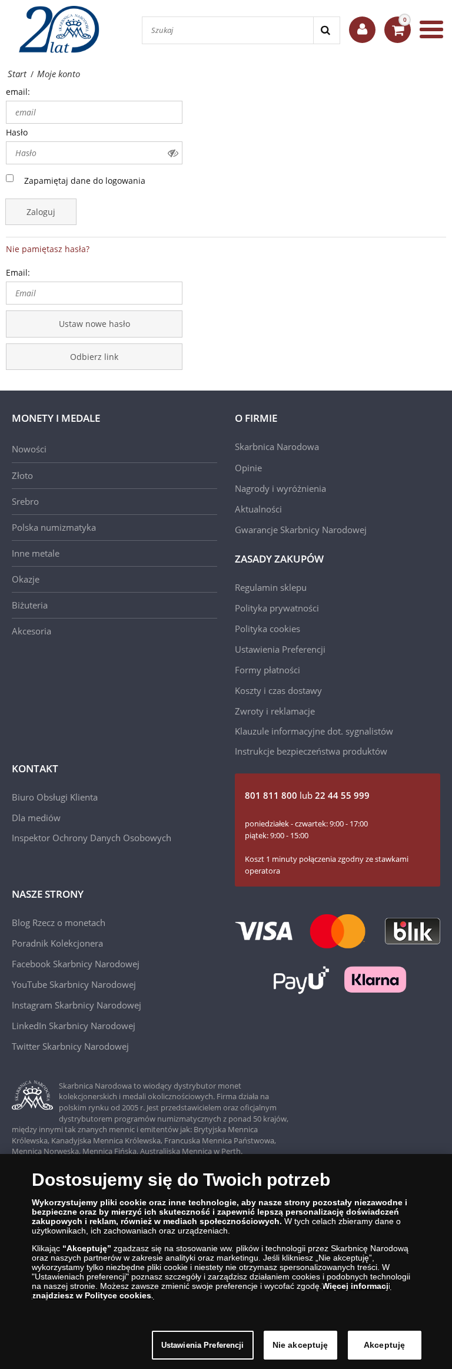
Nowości (29, 449)
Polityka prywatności (277, 608)
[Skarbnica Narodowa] (65, 29)
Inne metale (35, 553)
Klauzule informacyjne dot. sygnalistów (314, 731)
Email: (18, 272)
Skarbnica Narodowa (277, 446)
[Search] (326, 30)
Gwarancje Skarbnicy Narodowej (301, 529)
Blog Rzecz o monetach (58, 922)
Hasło (17, 132)
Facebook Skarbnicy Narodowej (75, 964)
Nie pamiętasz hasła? (47, 248)
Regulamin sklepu (271, 587)
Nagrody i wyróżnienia (280, 488)
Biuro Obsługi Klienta (55, 797)
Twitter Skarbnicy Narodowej (70, 1046)
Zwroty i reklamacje (275, 711)
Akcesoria (31, 631)
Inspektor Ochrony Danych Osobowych (91, 838)
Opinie (248, 468)
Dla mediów (36, 818)
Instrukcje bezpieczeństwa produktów (311, 751)
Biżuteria (30, 605)
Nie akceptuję (300, 1345)
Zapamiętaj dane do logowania (84, 180)
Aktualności (258, 509)
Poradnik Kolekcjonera (57, 943)
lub (307, 795)
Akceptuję (384, 1345)
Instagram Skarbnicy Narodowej (76, 1005)
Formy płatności (267, 670)
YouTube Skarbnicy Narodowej (74, 984)
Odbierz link (94, 356)
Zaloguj (40, 211)
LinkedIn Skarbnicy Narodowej (73, 1025)
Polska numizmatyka (54, 527)
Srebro (25, 501)
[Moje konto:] (362, 29)
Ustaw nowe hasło (94, 323)
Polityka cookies (267, 628)
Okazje (25, 579)
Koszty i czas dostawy (278, 690)
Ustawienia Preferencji (202, 1345)
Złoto (22, 475)
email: (18, 91)
